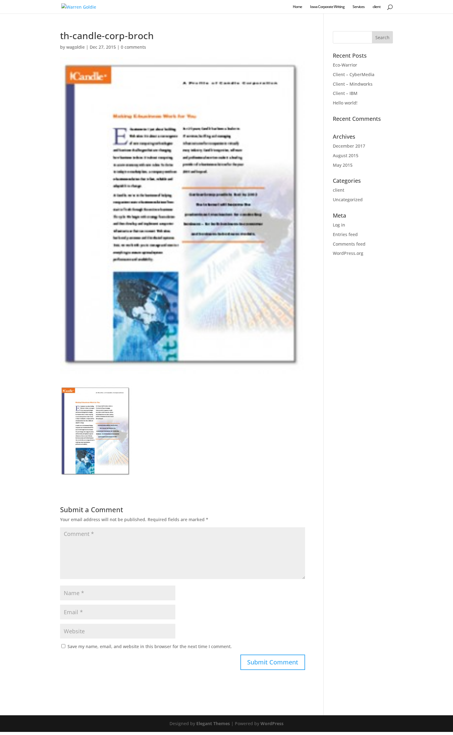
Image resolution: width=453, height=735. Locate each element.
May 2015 (343, 165)
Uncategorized (348, 199)
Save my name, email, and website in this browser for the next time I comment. (149, 646)
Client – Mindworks (353, 84)
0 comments (133, 47)
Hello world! (345, 103)
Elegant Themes (213, 723)
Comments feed (349, 244)
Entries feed (345, 234)
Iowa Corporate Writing (327, 7)
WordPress (272, 723)
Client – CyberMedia (353, 74)
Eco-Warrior (345, 65)
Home (297, 7)
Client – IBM (345, 93)
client (377, 7)
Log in (339, 225)
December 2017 (349, 146)
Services (359, 7)
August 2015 (345, 155)
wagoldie (75, 47)
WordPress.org (348, 253)
